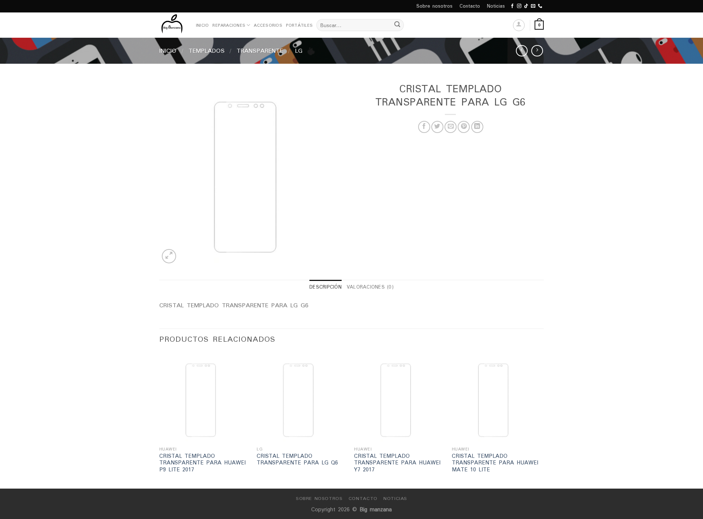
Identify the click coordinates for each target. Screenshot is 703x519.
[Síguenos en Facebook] (512, 6)
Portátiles (299, 25)
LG (298, 50)
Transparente (260, 50)
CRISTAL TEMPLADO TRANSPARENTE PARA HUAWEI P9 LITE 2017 (202, 463)
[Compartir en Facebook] (424, 127)
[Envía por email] (451, 127)
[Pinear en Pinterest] (464, 127)
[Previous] (159, 420)
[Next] (541, 420)
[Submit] (397, 25)
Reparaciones (228, 25)
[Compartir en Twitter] (437, 127)
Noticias (496, 6)
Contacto (470, 6)
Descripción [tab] (325, 287)
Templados (207, 50)
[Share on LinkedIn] (477, 127)
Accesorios (268, 25)
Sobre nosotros (434, 6)
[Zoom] (169, 256)
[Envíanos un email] (533, 6)
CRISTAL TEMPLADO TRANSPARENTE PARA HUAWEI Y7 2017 (397, 463)
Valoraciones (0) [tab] (370, 287)
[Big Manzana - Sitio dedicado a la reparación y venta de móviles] (172, 25)
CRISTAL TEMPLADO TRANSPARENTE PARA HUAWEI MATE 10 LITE (495, 463)
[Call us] (540, 6)
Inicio (202, 25)
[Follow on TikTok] (526, 6)
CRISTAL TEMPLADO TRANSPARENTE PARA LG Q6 (297, 459)
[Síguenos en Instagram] (519, 6)
